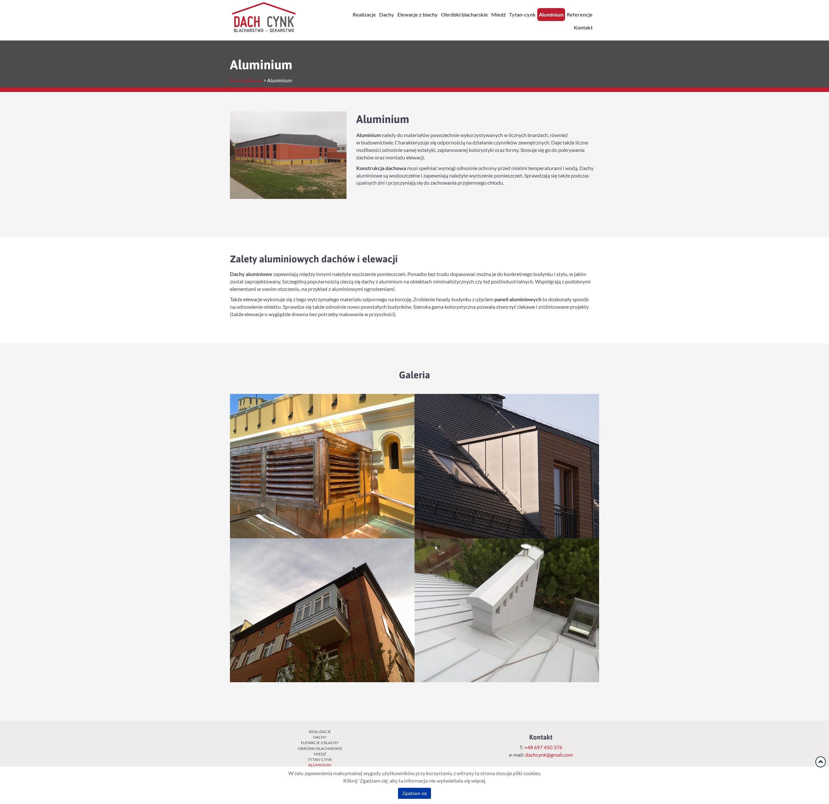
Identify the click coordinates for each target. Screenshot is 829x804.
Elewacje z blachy (417, 14)
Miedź (498, 14)
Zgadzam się (414, 793)
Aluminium (551, 14)
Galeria (414, 374)
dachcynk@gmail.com (549, 755)
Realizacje (364, 14)
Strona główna (246, 80)
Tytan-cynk (522, 14)
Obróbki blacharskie (464, 14)
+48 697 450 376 (542, 747)
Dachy (386, 14)
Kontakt (583, 27)
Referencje (580, 14)
